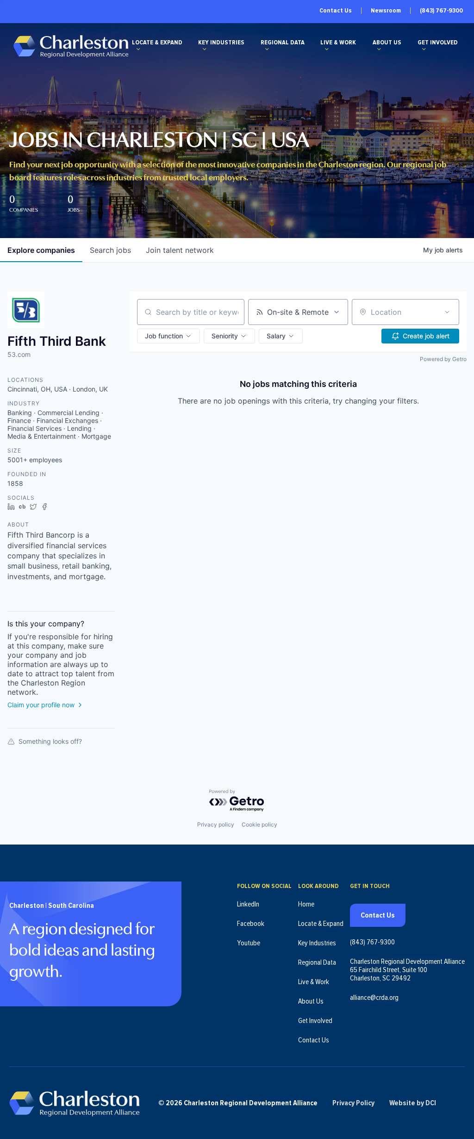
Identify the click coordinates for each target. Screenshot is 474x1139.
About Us (387, 42)
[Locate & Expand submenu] (138, 49)
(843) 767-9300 (441, 10)
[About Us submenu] (379, 49)
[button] (168, 336)
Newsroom (386, 10)
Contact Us (335, 10)
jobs (110, 250)
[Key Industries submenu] (204, 49)
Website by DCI (412, 1103)
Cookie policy (259, 824)
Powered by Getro (443, 358)
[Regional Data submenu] (267, 49)
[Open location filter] (447, 312)
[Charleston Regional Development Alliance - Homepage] (70, 46)
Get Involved (438, 42)
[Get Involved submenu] (424, 49)
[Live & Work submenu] (327, 49)
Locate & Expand (157, 42)
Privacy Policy (353, 1103)
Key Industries (221, 42)
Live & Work (338, 42)
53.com (19, 354)
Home (306, 904)
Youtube (248, 943)
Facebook (250, 923)
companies (41, 250)
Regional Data (283, 42)
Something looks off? (50, 741)
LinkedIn (248, 904)
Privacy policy (215, 824)
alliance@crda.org (374, 997)
